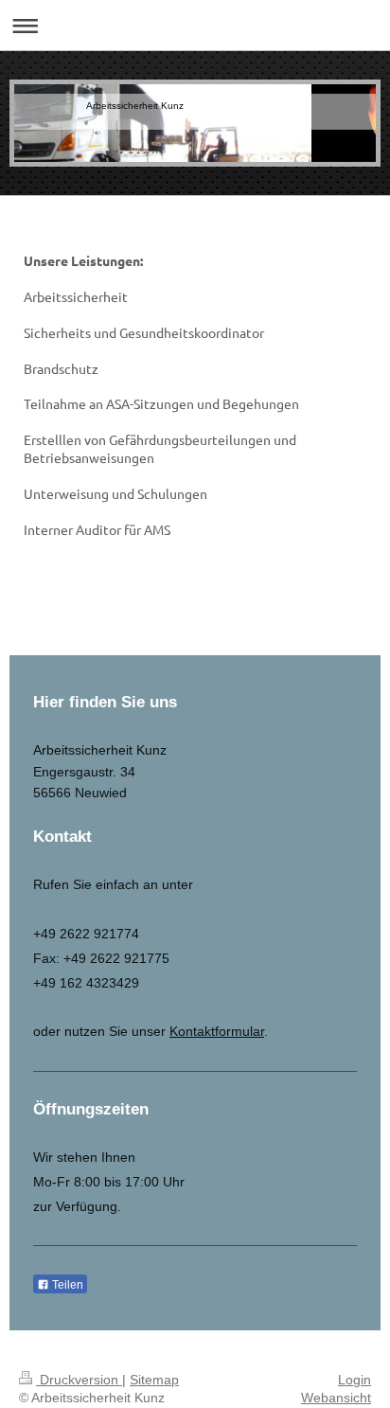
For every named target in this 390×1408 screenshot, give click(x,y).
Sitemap (154, 1379)
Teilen (66, 1285)
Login (354, 1379)
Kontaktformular (216, 1031)
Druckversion (79, 1379)
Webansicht (336, 1397)
